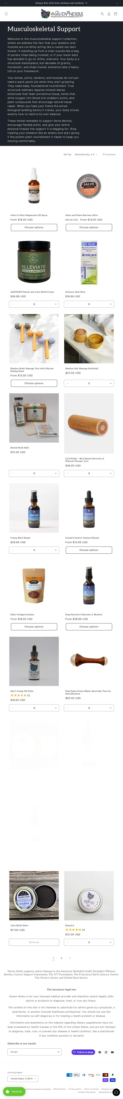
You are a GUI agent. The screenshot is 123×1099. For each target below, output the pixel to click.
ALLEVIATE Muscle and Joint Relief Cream (32, 292)
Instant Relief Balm (75, 852)
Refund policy (60, 1089)
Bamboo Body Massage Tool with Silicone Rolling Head (32, 369)
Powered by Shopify (42, 1089)
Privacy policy (75, 1089)
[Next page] (69, 958)
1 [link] (53, 957)
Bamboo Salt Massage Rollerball (81, 368)
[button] (6, 14)
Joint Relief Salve (19, 925)
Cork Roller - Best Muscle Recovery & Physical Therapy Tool (84, 460)
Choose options (34, 227)
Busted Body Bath (19, 448)
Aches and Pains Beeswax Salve (81, 215)
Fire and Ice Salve (19, 775)
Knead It (69, 925)
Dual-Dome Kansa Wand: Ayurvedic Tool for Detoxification (88, 692)
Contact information (87, 1092)
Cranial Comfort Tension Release (82, 538)
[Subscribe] (58, 1051)
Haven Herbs (27, 1089)
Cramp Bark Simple (20, 538)
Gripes (68, 775)
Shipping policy (109, 1089)
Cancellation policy (107, 1092)
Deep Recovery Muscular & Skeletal (83, 614)
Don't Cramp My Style (21, 691)
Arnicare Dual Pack (75, 292)
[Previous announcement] (6, 3)
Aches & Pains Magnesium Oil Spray (29, 215)
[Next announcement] (117, 3)
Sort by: (68, 154)
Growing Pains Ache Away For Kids (28, 852)
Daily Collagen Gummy (22, 614)
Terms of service (91, 1089)
